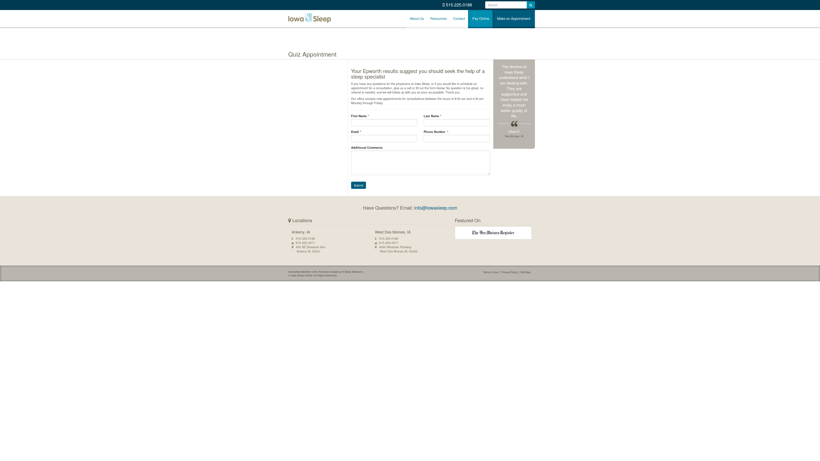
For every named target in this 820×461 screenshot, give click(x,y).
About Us (417, 18)
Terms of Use (490, 272)
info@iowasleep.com (435, 207)
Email (355, 132)
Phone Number (435, 132)
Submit (358, 185)
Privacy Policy (509, 272)
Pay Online (480, 18)
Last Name (431, 116)
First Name (359, 116)
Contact (459, 18)
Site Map (525, 272)
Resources (438, 18)
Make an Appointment (513, 18)
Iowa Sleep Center (309, 18)
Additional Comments (367, 147)
